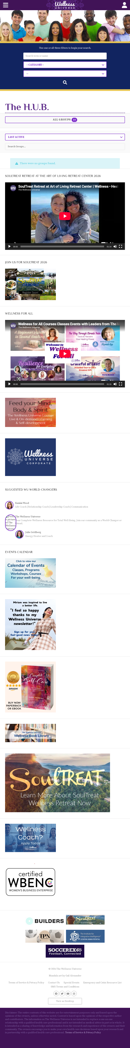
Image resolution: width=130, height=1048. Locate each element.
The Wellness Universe (27, 516)
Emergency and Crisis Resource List (102, 982)
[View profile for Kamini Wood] (10, 505)
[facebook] (56, 993)
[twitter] (62, 993)
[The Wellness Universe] (65, 5)
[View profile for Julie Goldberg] (20, 534)
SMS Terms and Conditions (65, 986)
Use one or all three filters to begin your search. (65, 48)
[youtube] (68, 993)
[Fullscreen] (120, 246)
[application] (65, 216)
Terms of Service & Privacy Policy (26, 982)
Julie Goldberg (33, 532)
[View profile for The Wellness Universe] (11, 523)
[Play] (9, 246)
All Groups (64, 119)
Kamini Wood (22, 503)
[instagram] (74, 993)
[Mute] (115, 246)
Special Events (71, 982)
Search (65, 82)
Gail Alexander (73, 975)
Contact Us (54, 982)
